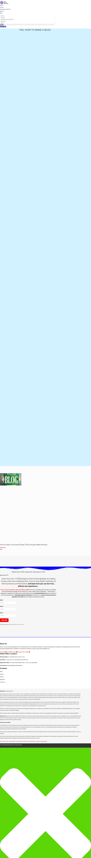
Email (1, 613)
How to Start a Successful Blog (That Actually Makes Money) (23, 545)
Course (1, 7)
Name (1, 600)
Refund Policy (27, 741)
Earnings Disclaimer (20, 741)
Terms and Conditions (10, 741)
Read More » (3, 547)
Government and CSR (5, 9)
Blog (1, 13)
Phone (1, 606)
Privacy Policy (3, 741)
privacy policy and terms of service (17, 624)
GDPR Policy (32, 741)
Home (1, 5)
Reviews (2, 11)
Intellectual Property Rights (41, 741)
